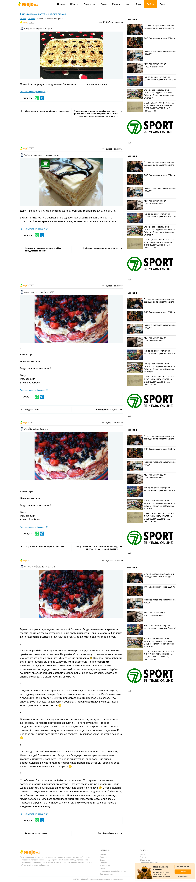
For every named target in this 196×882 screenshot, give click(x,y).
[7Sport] (151, 127)
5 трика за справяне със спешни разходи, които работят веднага (159, 26)
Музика (116, 4)
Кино (127, 4)
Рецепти (31, 19)
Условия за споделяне (149, 863)
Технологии (89, 4)
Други (138, 4)
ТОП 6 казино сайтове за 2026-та (159, 38)
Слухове (103, 857)
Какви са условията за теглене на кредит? (159, 52)
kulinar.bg (40, 567)
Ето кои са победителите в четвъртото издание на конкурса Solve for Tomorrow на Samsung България (159, 94)
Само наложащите (183, 866)
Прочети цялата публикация (32, 91)
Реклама (143, 857)
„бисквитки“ (157, 874)
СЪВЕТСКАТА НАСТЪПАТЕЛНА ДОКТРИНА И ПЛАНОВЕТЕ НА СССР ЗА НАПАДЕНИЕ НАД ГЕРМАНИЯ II (159, 107)
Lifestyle (74, 4)
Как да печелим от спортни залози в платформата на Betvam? (160, 78)
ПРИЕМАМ (183, 871)
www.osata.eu (39, 155)
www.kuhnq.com (36, 29)
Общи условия (146, 860)
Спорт (104, 4)
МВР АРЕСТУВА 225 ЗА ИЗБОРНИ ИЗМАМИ (155, 65)
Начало (23, 19)
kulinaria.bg (40, 292)
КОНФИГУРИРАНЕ (183, 876)
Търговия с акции (107, 874)
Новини (61, 4)
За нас (142, 854)
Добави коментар (114, 22)
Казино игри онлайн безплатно (113, 871)
